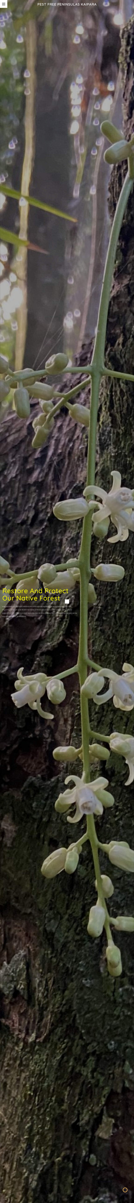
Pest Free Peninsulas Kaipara (67, 4)
